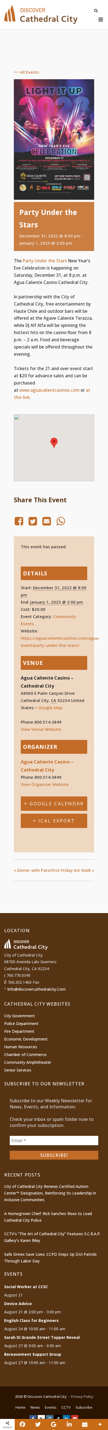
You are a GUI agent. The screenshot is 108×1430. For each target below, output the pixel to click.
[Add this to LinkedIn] (69, 1424)
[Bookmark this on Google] (53, 1424)
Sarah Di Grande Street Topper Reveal (42, 1337)
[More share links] (100, 1424)
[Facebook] (20, 521)
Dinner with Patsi (32, 870)
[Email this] (84, 1424)
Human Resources (20, 1046)
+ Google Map (48, 707)
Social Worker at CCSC (26, 1286)
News (35, 1407)
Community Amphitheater (27, 1062)
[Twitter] (33, 521)
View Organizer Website (45, 784)
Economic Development (26, 1039)
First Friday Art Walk (72, 870)
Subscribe (84, 1407)
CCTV (66, 1407)
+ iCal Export (54, 821)
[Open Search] (96, 11)
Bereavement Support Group (32, 1354)
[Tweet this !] (38, 1424)
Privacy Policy (82, 1396)
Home (20, 1407)
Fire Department (19, 1031)
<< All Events (26, 72)
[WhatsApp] (61, 521)
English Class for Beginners (31, 1320)
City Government (19, 1015)
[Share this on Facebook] (22, 1424)
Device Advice (18, 1303)
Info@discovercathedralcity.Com (36, 989)
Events (50, 1407)
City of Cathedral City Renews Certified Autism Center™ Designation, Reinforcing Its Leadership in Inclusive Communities (50, 1193)
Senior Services (17, 1070)
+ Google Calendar (54, 804)
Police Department (21, 1023)
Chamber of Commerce (25, 1054)
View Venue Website (41, 729)
